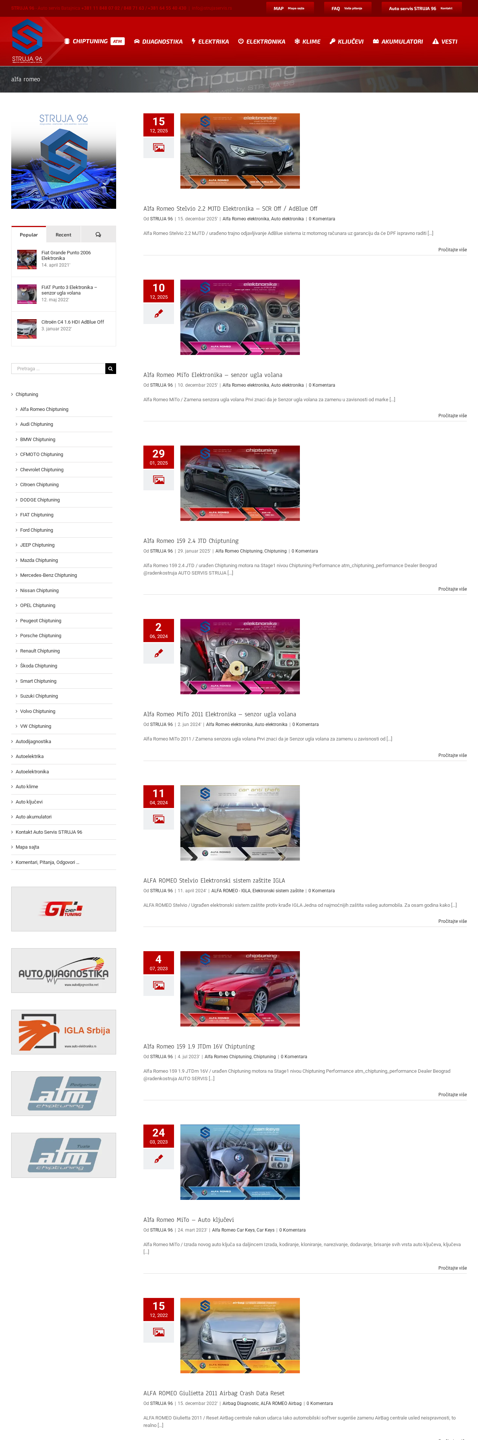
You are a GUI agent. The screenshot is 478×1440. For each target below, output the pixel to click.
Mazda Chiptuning (39, 560)
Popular (29, 235)
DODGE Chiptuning (40, 500)
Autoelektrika (30, 756)
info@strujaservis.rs (212, 8)
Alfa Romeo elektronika (246, 218)
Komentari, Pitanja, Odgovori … (48, 862)
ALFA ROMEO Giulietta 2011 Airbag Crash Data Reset (214, 1393)
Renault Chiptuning (40, 651)
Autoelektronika (32, 771)
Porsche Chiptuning (40, 635)
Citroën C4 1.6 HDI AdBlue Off (72, 322)
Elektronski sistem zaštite (278, 890)
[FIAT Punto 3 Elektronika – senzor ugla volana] (27, 288)
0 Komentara (322, 218)
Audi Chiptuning (36, 424)
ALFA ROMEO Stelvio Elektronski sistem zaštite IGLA (214, 880)
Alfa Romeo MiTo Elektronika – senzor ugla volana (212, 375)
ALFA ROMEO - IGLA (231, 890)
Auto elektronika (287, 218)
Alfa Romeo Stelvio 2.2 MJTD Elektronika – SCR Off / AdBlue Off (230, 208)
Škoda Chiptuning (38, 666)
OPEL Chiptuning (37, 605)
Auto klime (27, 786)
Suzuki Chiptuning (39, 696)
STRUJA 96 (161, 218)
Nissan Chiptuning (39, 590)
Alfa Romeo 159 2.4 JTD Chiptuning (191, 541)
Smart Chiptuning (38, 681)
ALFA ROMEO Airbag (281, 1403)
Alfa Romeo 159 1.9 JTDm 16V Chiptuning (199, 1046)
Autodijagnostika (33, 741)
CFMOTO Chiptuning (41, 454)
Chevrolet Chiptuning (41, 469)
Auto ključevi (29, 802)
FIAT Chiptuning (36, 515)
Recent (63, 235)
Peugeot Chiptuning (40, 620)
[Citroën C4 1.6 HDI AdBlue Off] (27, 323)
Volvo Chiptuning (37, 711)
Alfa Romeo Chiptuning (239, 551)
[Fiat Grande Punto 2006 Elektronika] (27, 253)
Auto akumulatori (34, 817)
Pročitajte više (452, 249)
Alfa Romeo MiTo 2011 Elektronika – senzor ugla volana (219, 714)
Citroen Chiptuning (39, 484)
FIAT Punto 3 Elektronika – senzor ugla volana (69, 290)
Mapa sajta (27, 847)
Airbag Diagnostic (241, 1403)
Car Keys (265, 1230)
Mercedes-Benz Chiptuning (48, 575)
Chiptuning (275, 551)
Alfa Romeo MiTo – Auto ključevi (188, 1220)
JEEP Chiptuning (37, 545)
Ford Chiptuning (36, 530)
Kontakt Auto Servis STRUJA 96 (49, 832)
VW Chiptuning (35, 726)
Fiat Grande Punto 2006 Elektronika (66, 255)
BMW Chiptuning (37, 439)
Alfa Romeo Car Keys (233, 1230)
